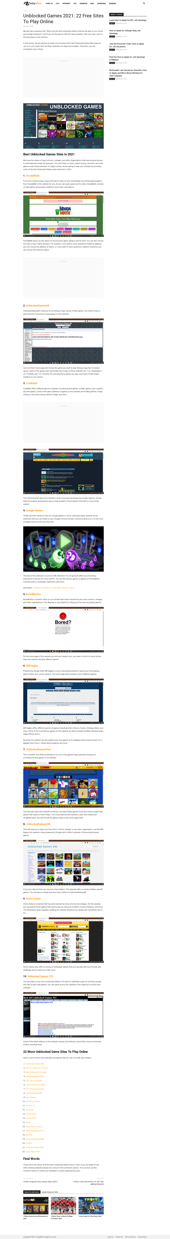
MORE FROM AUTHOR (50, 1192)
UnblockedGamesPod (38, 749)
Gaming (112, 3)
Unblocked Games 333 (40, 976)
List (57, 3)
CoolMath (31, 383)
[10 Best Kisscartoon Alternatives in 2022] (35, 1205)
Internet (66, 3)
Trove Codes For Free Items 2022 (90, 1216)
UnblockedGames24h (38, 824)
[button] (144, 4)
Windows (101, 3)
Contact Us (119, 1237)
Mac (92, 3)
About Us (111, 1237)
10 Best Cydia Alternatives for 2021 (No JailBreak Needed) (88, 1183)
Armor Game (33, 898)
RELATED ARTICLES (32, 1192)
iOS (75, 3)
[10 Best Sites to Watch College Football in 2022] (63, 1205)
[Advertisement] (63, 78)
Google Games (34, 510)
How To (49, 3)
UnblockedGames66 (37, 305)
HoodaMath (33, 175)
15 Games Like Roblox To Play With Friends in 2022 (53, 588)
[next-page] (28, 1223)
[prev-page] (24, 1223)
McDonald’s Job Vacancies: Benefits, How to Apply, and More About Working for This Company (128, 73)
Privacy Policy (142, 1237)
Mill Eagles (32, 665)
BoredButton (33, 594)
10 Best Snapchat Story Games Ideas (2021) (40, 1182)
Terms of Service (130, 1237)
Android (83, 3)
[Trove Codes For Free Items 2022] (91, 1205)
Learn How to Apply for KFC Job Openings (128, 20)
